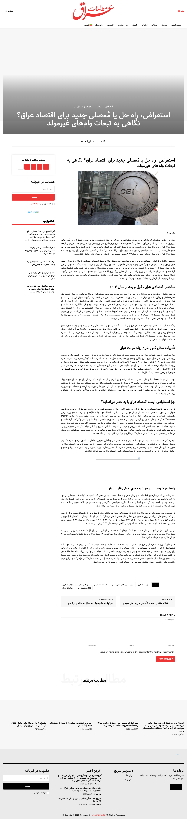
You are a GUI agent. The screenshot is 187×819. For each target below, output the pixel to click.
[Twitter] (39, 167)
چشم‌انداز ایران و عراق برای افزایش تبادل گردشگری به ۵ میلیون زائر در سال (41, 275)
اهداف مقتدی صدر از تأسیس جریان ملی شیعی (146, 603)
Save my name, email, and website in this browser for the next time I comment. (136, 652)
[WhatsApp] (33, 167)
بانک (99, 107)
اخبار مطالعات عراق (101, 584)
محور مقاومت (96, 784)
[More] (21, 167)
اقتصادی (109, 107)
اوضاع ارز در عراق (69, 584)
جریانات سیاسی (96, 804)
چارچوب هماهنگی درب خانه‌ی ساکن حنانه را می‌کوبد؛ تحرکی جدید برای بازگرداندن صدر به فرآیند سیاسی (41, 289)
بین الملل (98, 794)
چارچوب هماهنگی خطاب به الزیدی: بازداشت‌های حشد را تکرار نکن (41, 263)
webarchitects (98, 815)
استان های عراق (85, 584)
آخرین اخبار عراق (143, 584)
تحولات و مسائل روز (83, 107)
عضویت (34, 197)
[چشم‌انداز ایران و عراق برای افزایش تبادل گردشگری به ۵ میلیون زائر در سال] (18, 273)
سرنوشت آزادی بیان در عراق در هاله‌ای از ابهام (90, 603)
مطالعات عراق (67, 588)
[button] (8, 11)
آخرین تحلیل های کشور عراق (123, 584)
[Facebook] (46, 167)
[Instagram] (179, 787)
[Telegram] (27, 167)
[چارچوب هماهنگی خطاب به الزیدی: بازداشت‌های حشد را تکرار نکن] (18, 262)
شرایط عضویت (35, 203)
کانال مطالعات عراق (83, 588)
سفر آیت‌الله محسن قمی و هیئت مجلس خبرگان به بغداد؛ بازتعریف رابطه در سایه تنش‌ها (40, 250)
